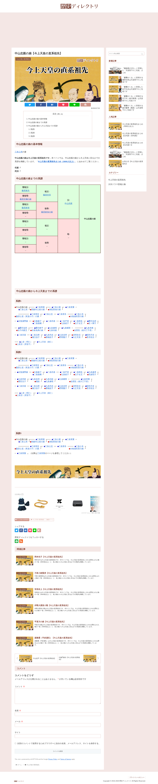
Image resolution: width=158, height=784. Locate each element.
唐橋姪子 (49, 337)
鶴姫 (38, 381)
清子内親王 (22, 330)
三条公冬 (80, 314)
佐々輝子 (92, 323)
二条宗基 (22, 335)
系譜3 (32, 136)
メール (19, 721)
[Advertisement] (79, 30)
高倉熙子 (92, 374)
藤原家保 (25, 208)
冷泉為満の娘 (37, 330)
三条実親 (41, 307)
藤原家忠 (25, 191)
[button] (142, 54)
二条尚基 (51, 321)
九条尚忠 (49, 335)
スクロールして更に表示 (89, 513)
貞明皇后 (77, 335)
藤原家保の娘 (47, 212)
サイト (18, 732)
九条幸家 (22, 379)
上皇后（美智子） (24, 344)
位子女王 (79, 323)
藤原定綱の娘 (25, 199)
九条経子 (65, 323)
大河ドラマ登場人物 (117, 184)
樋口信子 (36, 337)
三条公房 (18, 152)
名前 (18, 711)
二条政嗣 (38, 323)
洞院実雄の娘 (55, 309)
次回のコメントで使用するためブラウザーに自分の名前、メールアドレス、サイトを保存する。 (58, 743)
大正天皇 (77, 337)
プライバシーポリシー (136, 777)
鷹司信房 (92, 321)
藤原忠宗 (47, 195)
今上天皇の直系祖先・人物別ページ (43, 519)
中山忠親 (68, 203)
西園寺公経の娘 (38, 309)
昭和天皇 (90, 335)
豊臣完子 (22, 381)
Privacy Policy (52, 759)
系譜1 (32, 129)
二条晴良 (79, 321)
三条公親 (57, 307)
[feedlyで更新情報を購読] (16, 541)
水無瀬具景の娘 (77, 316)
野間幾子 (63, 337)
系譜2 (32, 133)
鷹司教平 (39, 328)
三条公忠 (49, 314)
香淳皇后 (90, 337)
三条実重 (70, 307)
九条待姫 (53, 330)
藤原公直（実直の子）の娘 (27, 316)
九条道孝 (63, 335)
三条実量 (22, 453)
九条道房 (36, 379)
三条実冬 (62, 314)
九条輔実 (67, 328)
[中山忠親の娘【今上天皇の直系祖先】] (52, 104)
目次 (55, 114)
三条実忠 (35, 314)
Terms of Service (65, 759)
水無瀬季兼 (23, 321)
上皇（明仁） (26, 342)
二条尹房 (65, 321)
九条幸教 (89, 328)
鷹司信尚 (23, 328)
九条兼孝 (92, 372)
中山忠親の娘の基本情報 (37, 119)
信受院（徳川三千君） (83, 330)
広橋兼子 (38, 321)
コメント (20, 686)
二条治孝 (36, 335)
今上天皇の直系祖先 (23, 519)
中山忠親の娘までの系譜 (37, 122)
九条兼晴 (53, 328)
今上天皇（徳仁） (46, 342)
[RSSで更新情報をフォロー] (21, 541)
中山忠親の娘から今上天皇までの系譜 (43, 126)
